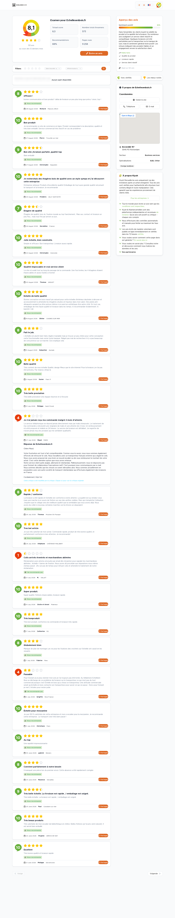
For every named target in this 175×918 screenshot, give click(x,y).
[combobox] (53, 68)
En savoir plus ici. (141, 240)
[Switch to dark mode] (144, 5)
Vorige (20, 873)
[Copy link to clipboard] (139, 5)
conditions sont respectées (133, 206)
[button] (139, 251)
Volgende (154, 873)
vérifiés (141, 234)
